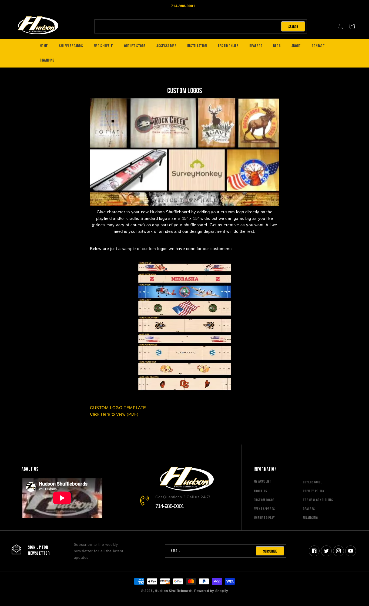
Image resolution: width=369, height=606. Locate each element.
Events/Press (264, 509)
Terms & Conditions (318, 500)
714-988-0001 (169, 506)
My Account (262, 481)
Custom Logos (264, 500)
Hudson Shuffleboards (174, 590)
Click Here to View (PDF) (114, 414)
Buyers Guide (312, 482)
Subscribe (270, 551)
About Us (260, 491)
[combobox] (187, 26)
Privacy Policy (313, 491)
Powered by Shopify (211, 590)
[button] (352, 26)
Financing (310, 518)
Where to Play (264, 518)
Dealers (309, 509)
